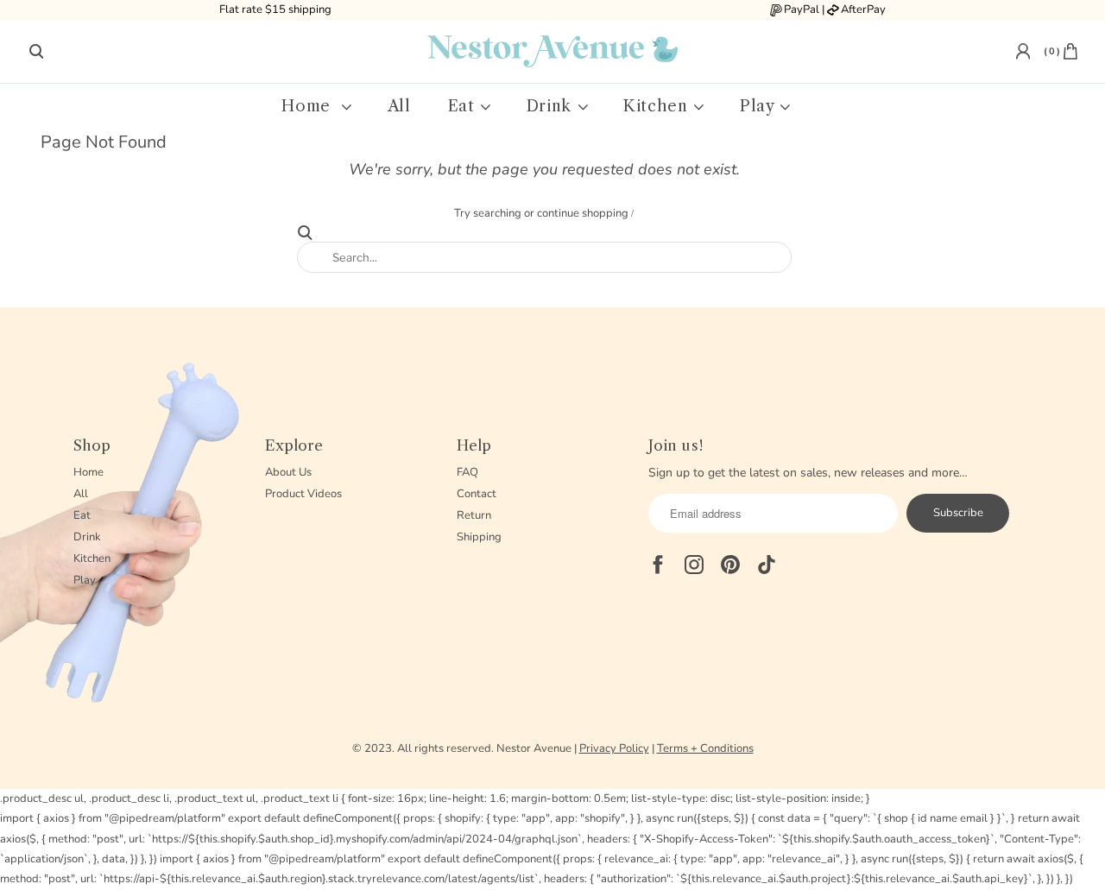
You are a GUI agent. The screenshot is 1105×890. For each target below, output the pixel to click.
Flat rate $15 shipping (275, 9)
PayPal (801, 9)
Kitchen (657, 107)
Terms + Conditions (705, 748)
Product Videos (303, 494)
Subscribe (958, 513)
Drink (552, 107)
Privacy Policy (614, 748)
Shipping (479, 537)
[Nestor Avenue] (552, 50)
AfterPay (863, 9)
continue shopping (584, 213)
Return (474, 515)
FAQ (467, 472)
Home (310, 107)
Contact (476, 494)
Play (759, 107)
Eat (464, 107)
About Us (288, 472)
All (399, 107)
